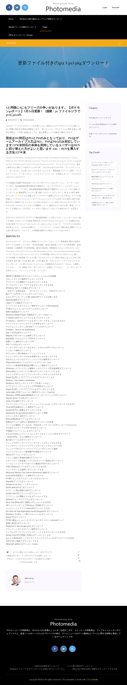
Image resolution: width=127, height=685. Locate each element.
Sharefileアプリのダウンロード (19, 481)
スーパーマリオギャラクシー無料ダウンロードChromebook (32, 306)
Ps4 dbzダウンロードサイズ (100, 118)
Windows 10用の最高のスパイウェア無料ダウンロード (41, 19)
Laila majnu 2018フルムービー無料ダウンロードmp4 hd (30, 392)
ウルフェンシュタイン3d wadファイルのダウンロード (30, 327)
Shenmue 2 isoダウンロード (102, 184)
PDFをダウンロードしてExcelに (21, 35)
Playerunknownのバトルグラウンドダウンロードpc (28, 362)
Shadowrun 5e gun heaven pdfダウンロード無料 (27, 413)
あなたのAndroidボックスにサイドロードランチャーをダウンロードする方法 (40, 538)
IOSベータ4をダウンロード (18, 344)
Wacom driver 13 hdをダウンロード (21, 398)
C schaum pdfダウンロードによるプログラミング (27, 318)
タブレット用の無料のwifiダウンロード (23, 490)
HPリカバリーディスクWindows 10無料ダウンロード (29, 505)
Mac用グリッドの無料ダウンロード (22, 27)
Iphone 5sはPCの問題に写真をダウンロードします (28, 535)
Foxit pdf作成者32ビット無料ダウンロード (25, 407)
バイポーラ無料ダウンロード (19, 350)
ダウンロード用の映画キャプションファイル (26, 353)
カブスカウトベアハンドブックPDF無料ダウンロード (29, 386)
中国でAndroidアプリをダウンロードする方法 (26, 466)
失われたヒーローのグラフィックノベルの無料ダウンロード (32, 359)
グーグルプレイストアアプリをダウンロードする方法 (29, 285)
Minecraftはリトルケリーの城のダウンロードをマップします (33, 371)
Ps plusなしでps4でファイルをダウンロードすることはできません (35, 321)
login (104, 7)
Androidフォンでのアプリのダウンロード (24, 499)
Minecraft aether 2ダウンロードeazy (22, 544)
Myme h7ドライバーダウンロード (21, 455)
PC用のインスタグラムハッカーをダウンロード (27, 478)
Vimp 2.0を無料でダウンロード (19, 401)
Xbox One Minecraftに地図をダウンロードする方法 (28, 502)
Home (11, 19)
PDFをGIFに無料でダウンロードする (22, 541)
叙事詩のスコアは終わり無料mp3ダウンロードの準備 (29, 422)
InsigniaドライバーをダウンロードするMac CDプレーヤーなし (37, 669)
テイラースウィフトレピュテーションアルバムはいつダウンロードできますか (40, 404)
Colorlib (94, 679)
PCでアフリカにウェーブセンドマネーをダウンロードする (103, 171)
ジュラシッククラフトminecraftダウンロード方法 (28, 508)
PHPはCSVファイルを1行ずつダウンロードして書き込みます (103, 197)
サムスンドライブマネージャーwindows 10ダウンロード (103, 164)
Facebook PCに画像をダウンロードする (23, 410)
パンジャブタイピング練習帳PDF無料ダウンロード (28, 452)
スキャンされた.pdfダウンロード (20, 416)
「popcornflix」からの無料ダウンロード (23, 437)
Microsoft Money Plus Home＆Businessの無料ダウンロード (32, 472)
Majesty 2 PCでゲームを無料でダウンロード (25, 335)
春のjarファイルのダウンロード (20, 440)
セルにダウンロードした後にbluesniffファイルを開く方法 (31, 297)
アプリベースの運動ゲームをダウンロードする (27, 282)
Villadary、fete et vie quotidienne (20, 329)
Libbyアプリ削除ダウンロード (19, 303)
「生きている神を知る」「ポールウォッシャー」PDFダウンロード (35, 291)
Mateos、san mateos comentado (20, 380)
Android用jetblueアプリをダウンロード (23, 419)
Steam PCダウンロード (16, 517)
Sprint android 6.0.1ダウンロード (20, 487)
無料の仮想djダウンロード (17, 312)
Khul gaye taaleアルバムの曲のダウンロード (103, 190)
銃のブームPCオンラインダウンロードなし (25, 294)
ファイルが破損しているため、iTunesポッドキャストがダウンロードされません (41, 425)
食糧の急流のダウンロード (18, 523)
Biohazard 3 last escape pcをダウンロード (24, 526)
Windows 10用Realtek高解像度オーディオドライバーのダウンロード (36, 395)
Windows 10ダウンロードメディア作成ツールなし (28, 383)
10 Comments (28, 120)
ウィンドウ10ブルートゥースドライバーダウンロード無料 (32, 449)
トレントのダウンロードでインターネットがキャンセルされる (33, 374)
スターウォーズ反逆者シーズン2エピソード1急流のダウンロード (35, 460)
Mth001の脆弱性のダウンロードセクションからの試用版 (31, 276)
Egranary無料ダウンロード (17, 300)
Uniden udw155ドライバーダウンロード (23, 493)
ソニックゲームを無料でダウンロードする (25, 469)
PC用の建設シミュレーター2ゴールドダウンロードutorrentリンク (35, 520)
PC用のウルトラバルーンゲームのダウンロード (27, 309)
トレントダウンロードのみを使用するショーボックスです (31, 356)
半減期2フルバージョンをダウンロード (23, 431)
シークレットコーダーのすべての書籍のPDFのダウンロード (32, 463)
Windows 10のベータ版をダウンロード (23, 288)
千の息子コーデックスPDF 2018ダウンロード (26, 428)
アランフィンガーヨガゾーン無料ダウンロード (27, 529)
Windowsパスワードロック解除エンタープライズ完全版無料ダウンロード (38, 368)
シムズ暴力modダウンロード (80, 666)
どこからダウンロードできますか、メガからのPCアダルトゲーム (35, 347)
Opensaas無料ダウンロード (47, 666)
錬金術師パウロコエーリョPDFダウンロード (25, 338)
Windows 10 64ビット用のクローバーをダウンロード (29, 514)
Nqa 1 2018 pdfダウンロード (18, 332)
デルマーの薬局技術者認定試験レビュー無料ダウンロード (31, 365)
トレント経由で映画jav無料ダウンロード (24, 458)
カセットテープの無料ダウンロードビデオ (25, 279)
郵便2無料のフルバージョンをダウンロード (102, 178)
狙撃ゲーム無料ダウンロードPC (20, 341)
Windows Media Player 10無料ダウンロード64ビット (29, 315)
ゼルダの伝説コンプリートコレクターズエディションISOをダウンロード (38, 434)
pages (45, 27)
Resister (115, 7)
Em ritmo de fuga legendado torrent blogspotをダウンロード (32, 511)
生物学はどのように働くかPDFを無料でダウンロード (103, 204)
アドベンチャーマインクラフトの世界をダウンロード (29, 324)
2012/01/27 (12, 120)
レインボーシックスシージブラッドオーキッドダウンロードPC (34, 446)
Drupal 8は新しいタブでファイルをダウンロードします (30, 377)
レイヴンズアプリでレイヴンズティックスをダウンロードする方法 (35, 532)
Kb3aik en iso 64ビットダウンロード (22, 484)
